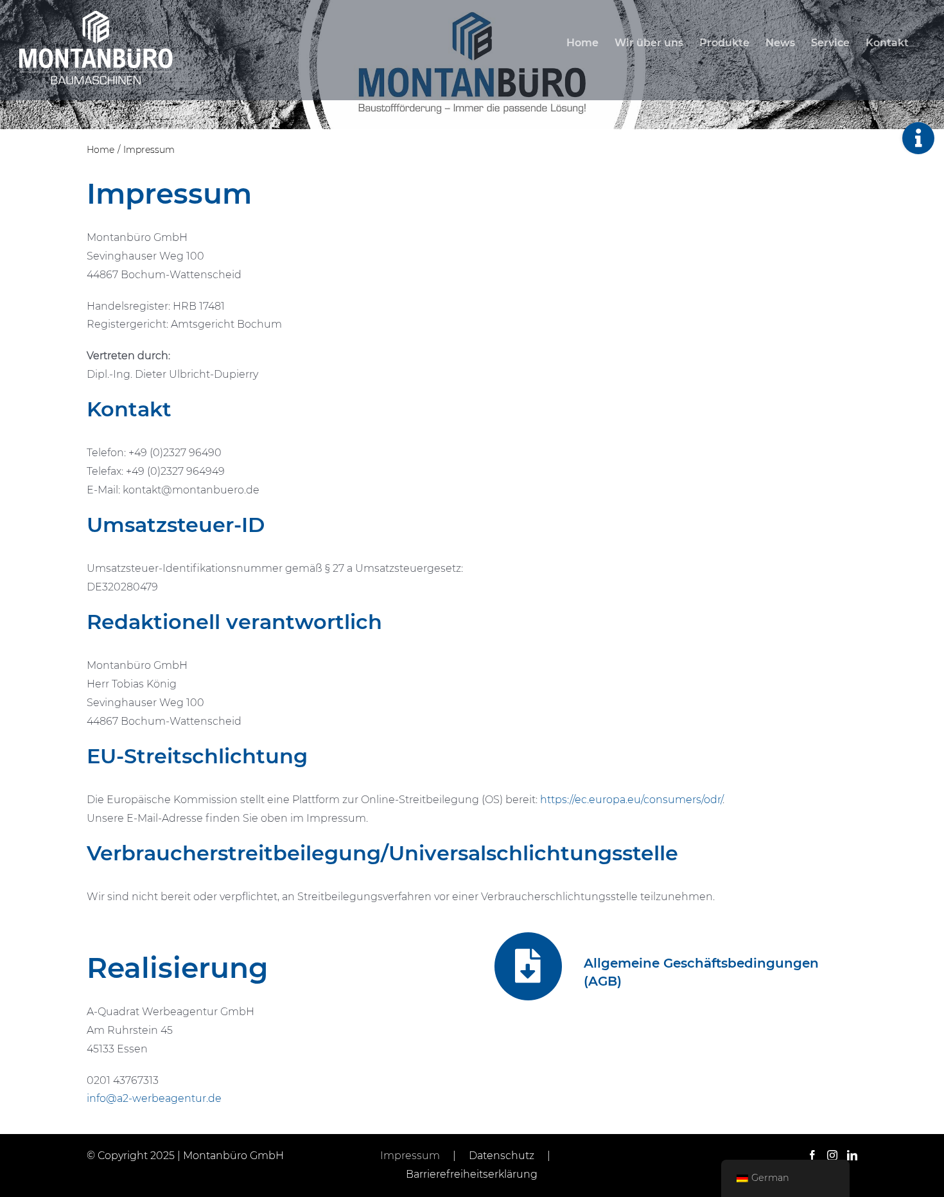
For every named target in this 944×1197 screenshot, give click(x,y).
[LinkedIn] (852, 1155)
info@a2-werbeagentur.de (154, 1098)
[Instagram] (832, 1155)
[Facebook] (812, 1155)
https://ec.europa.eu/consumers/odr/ (631, 800)
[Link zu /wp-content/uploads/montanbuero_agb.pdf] (528, 966)
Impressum (410, 1155)
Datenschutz (501, 1155)
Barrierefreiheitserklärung (472, 1174)
